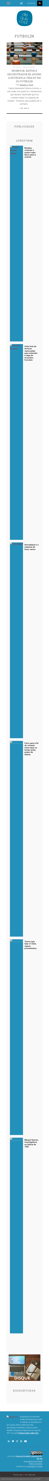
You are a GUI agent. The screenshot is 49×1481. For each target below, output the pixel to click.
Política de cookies (35, 1464)
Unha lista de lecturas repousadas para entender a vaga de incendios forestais (31, 353)
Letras (17, 67)
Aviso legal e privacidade (33, 1461)
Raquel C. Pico (26, 85)
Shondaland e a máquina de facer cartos (31, 547)
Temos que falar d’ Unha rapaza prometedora (30, 945)
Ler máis (24, 108)
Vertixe (39, 1466)
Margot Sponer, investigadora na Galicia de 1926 (31, 1143)
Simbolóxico (31, 1466)
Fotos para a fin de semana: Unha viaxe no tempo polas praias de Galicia (31, 749)
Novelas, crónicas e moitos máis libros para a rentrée (30, 152)
